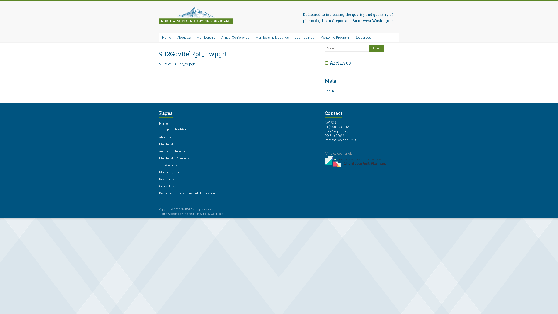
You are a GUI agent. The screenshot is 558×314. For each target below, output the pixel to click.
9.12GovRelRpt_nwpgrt (177, 64)
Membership (206, 37)
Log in (329, 91)
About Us (184, 37)
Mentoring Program (334, 37)
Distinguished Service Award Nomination (187, 193)
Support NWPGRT (175, 129)
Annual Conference (235, 37)
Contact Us (166, 186)
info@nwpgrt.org (336, 131)
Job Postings (304, 37)
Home (166, 37)
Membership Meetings (272, 37)
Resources (363, 37)
